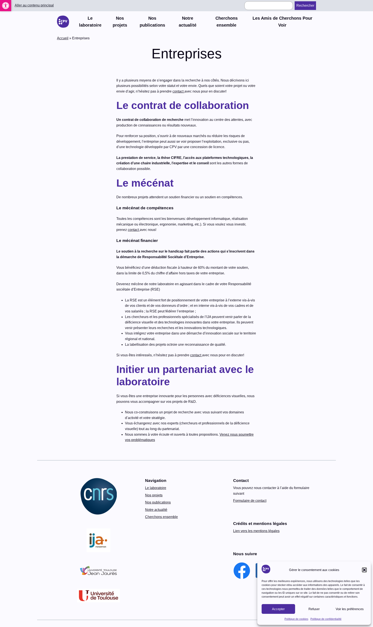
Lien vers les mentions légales (256, 531)
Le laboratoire (155, 488)
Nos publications (158, 502)
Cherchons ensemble (161, 517)
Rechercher (305, 5)
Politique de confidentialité (325, 619)
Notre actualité (156, 510)
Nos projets (154, 495)
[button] (5, 5)
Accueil (62, 38)
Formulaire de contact (249, 500)
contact (178, 91)
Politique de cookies (296, 619)
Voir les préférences (350, 609)
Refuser (314, 609)
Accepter (278, 609)
